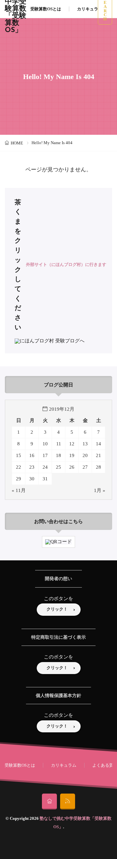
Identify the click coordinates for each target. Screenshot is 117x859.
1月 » (99, 490)
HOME (17, 143)
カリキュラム (89, 8)
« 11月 (19, 490)
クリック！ (57, 609)
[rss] (67, 801)
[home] (49, 801)
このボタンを (58, 598)
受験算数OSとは (45, 8)
